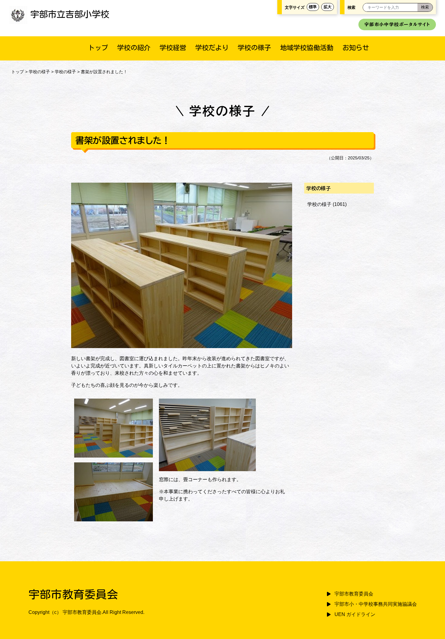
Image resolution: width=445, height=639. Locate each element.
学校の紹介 (133, 47)
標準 (313, 7)
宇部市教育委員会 (354, 593)
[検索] (425, 7)
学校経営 (173, 47)
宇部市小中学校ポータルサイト (397, 24)
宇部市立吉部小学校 (69, 14)
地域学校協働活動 (306, 47)
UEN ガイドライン (355, 614)
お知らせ (355, 47)
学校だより (212, 47)
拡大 (327, 7)
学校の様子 (254, 47)
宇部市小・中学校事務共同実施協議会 (376, 604)
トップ (98, 47)
